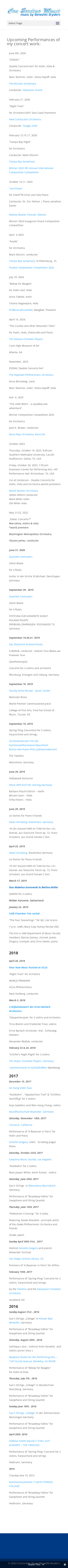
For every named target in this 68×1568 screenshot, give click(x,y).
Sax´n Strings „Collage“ (22, 1413)
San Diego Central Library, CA (26, 1258)
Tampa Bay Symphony (22, 161)
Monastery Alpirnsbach (42, 1185)
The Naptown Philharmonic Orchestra (31, 374)
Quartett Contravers (20, 556)
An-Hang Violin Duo (20, 1088)
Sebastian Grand (32, 90)
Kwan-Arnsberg (18, 852)
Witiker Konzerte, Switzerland (26, 900)
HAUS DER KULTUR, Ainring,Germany (30, 785)
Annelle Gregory (18, 1142)
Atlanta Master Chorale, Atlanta (27, 214)
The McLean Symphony (22, 83)
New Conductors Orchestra (25, 119)
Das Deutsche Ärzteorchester (26, 644)
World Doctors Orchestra (23, 490)
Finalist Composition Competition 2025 (31, 267)
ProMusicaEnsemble (21, 310)
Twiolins (22, 1289)
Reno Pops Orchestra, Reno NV (27, 434)
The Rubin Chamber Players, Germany (31, 1061)
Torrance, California (20, 1124)
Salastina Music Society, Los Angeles (30, 1159)
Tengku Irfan (30, 125)
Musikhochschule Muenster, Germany (31, 1111)
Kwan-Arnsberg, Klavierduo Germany (31, 822)
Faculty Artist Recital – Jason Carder (29, 690)
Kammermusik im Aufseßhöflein (28, 1067)
